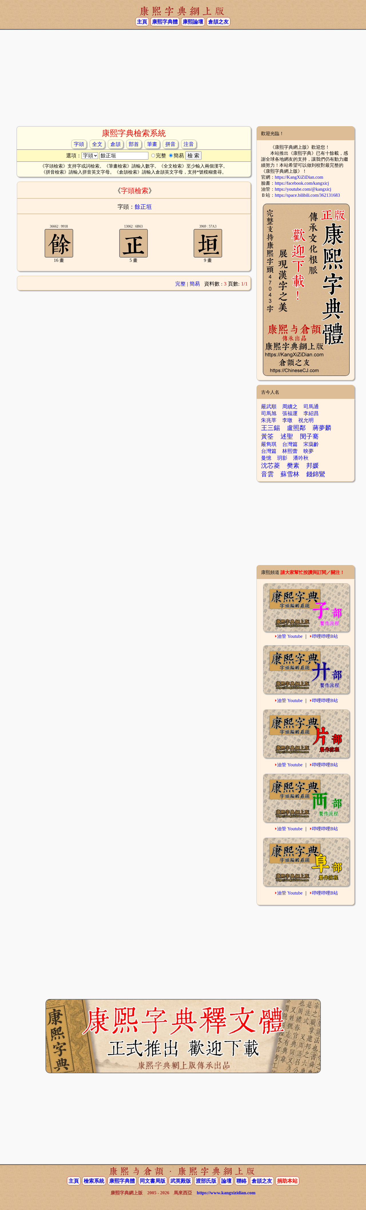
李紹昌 (311, 413)
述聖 (287, 436)
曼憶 (266, 458)
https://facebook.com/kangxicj (302, 183)
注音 (189, 144)
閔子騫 (309, 436)
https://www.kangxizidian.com (226, 1192)
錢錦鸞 (315, 474)
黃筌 (267, 436)
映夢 (308, 451)
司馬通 (311, 406)
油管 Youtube (290, 636)
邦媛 (312, 465)
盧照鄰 (296, 427)
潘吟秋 (301, 458)
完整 (180, 284)
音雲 (267, 474)
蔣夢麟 (322, 427)
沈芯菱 (270, 465)
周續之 (290, 406)
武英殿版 (180, 1181)
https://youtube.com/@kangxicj (303, 189)
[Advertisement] (183, 80)
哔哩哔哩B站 (325, 636)
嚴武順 (269, 406)
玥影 (282, 458)
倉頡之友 (218, 22)
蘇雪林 (290, 474)
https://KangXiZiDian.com (299, 177)
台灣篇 (290, 444)
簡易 (195, 284)
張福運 (290, 413)
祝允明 (306, 420)
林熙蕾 (290, 451)
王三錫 (270, 427)
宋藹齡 (311, 444)
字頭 (79, 144)
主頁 (142, 22)
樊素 (293, 465)
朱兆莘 (269, 420)
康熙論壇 (193, 22)
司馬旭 (269, 413)
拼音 (170, 144)
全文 (97, 144)
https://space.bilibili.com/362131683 (307, 195)
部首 (134, 144)
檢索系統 (94, 1181)
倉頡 (115, 144)
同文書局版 (153, 1181)
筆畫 (152, 144)
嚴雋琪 (269, 444)
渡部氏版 (206, 1181)
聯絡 (241, 1181)
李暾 (287, 420)
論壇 (226, 1181)
